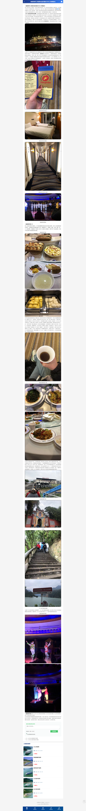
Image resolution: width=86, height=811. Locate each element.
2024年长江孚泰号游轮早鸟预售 (33, 739)
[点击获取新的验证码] (30, 734)
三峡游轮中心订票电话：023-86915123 (43, 802)
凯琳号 (58, 9)
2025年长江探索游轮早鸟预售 (33, 738)
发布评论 (54, 731)
